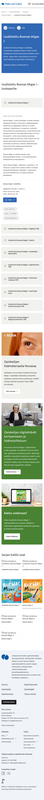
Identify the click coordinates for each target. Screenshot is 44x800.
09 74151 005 (11, 718)
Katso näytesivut (10, 209)
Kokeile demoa (11, 472)
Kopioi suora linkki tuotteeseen (12, 116)
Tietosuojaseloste (30, 742)
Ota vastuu (27, 745)
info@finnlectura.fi (16, 721)
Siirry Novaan (11, 391)
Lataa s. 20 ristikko (10, 213)
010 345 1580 (12, 760)
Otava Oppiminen (29, 748)
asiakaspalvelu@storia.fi (18, 763)
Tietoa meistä (30, 694)
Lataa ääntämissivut (11, 218)
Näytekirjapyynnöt (8, 739)
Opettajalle (6, 689)
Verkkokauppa (6, 742)
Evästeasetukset (9, 702)
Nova (3, 736)
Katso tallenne (12, 536)
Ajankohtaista (7, 694)
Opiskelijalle (29, 689)
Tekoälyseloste (29, 739)
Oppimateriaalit (30, 685)
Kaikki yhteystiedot (8, 725)
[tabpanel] (22, 211)
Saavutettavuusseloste (31, 736)
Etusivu (5, 685)
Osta (10, 200)
